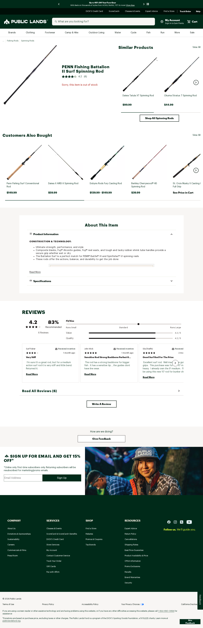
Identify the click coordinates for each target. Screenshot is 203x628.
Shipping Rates (131, 545)
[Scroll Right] (175, 363)
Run (163, 32)
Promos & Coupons (94, 539)
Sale (192, 32)
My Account (51, 550)
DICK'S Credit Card (95, 11)
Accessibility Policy (90, 604)
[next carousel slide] (144, 4)
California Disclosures (190, 604)
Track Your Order (53, 561)
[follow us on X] (183, 522)
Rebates (89, 534)
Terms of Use (8, 604)
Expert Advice (152, 11)
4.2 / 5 (178, 333)
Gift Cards (51, 566)
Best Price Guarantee (134, 550)
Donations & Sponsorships (19, 534)
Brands (12, 32)
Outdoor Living (97, 32)
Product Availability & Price (136, 556)
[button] (196, 82)
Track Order (185, 11)
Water (118, 32)
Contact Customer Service (58, 556)
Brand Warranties (132, 577)
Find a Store (169, 11)
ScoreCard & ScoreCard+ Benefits (61, 534)
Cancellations (131, 539)
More (177, 32)
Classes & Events (132, 11)
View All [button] (196, 47)
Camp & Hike (72, 32)
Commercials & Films (16, 550)
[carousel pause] (148, 4)
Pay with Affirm (52, 572)
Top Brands (91, 545)
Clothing (30, 32)
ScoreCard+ (114, 11)
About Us (11, 528)
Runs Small (71, 327)
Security (128, 583)
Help (198, 11)
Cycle (134, 32)
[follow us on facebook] (170, 522)
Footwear (50, 32)
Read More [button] (35, 272)
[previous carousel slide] (59, 4)
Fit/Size (70, 320)
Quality (69, 338)
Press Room (12, 556)
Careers (10, 545)
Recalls (128, 572)
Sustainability (13, 539)
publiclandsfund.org (11, 621)
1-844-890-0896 (166, 611)
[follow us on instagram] (176, 522)
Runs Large (175, 327)
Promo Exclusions (132, 566)
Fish (149, 32)
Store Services (52, 545)
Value (69, 333)
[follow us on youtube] (189, 522)
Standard (123, 327)
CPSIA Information (133, 561)
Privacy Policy (48, 604)
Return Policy (130, 534)
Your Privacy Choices (130, 604)
